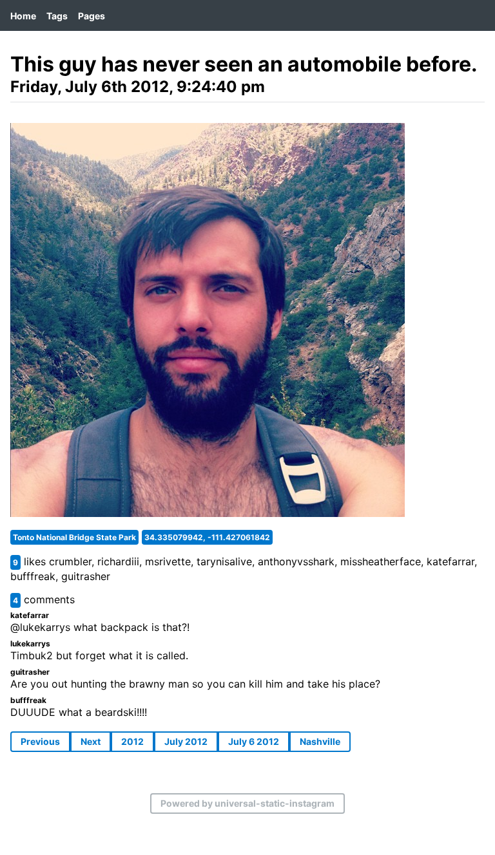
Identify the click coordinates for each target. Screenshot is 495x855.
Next (91, 741)
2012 (132, 741)
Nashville (320, 741)
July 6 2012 (253, 741)
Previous (40, 741)
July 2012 (186, 741)
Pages (91, 15)
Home (23, 15)
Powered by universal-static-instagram (247, 803)
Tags (57, 15)
